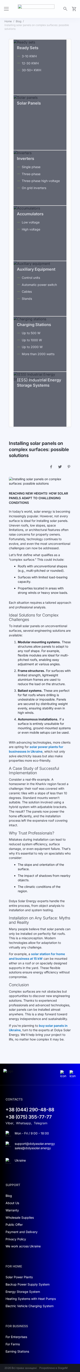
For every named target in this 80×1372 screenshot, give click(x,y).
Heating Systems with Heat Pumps (31, 1299)
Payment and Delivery (22, 1232)
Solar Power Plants (19, 1277)
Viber (9, 1123)
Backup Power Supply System (28, 1284)
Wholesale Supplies (20, 1217)
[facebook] (73, 1074)
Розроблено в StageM (53, 1368)
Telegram (40, 1123)
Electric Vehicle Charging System (30, 1306)
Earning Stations (17, 1351)
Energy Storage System (23, 1291)
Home (8, 21)
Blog (18, 21)
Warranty (12, 1210)
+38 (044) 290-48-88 (30, 1109)
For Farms (13, 1344)
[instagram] (63, 1074)
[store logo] (36, 8)
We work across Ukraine (23, 1246)
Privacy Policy (16, 1239)
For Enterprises (16, 1337)
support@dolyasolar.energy (35, 1143)
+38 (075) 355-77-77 (29, 1117)
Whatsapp (23, 1123)
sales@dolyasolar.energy (33, 1148)
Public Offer (14, 1224)
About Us (12, 1203)
